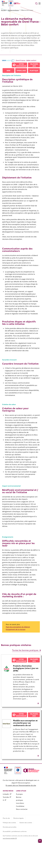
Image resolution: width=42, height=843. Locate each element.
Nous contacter (22, 809)
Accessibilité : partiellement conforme (14, 831)
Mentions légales (18, 818)
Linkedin (6, 794)
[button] (36, 3)
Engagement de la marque (15, 629)
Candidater (20, 806)
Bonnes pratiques (13, 10)
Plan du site (6, 818)
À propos (19, 794)
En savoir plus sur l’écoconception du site (21, 785)
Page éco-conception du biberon (18, 627)
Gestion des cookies (25, 822)
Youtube (6, 797)
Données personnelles (9, 827)
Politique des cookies (9, 822)
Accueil (3, 10)
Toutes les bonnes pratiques (25, 650)
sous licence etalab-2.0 (10, 838)
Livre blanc (20, 803)
